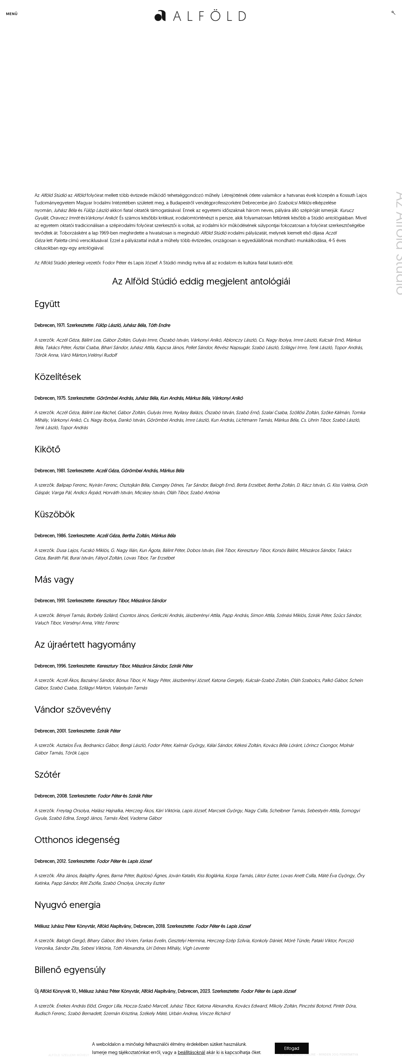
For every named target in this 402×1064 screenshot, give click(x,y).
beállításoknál (191, 1052)
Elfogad (291, 1048)
